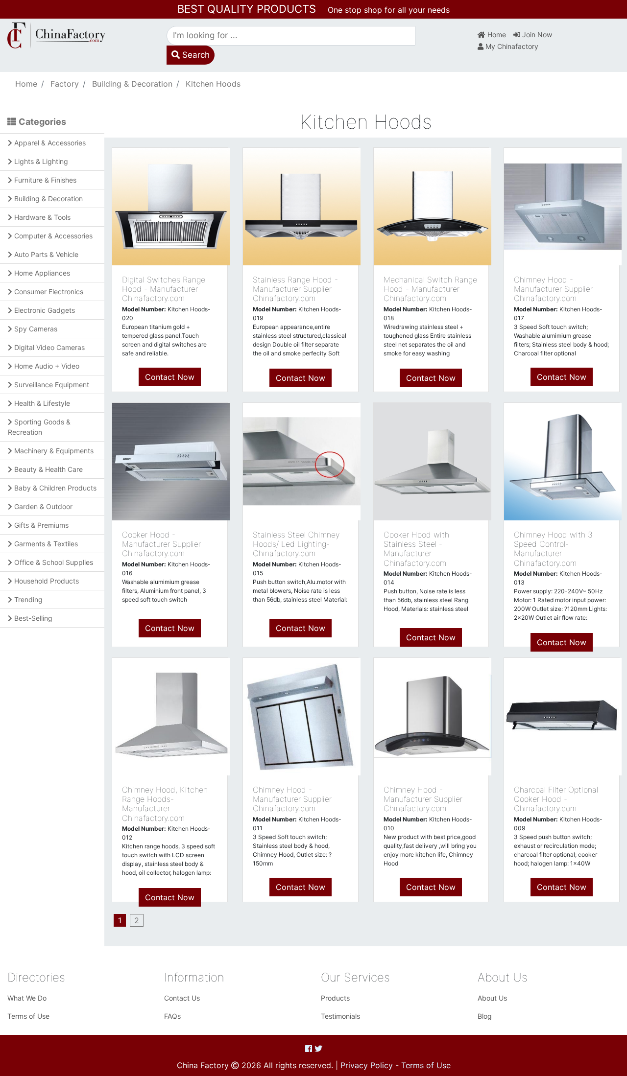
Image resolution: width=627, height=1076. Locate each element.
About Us (492, 998)
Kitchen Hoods (213, 84)
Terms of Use (28, 1016)
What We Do (27, 998)
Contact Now (169, 377)
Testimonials (340, 1016)
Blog (485, 1016)
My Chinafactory (510, 46)
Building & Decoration (132, 84)
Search (195, 55)
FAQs (172, 1016)
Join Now (536, 34)
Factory (64, 84)
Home (495, 34)
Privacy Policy (366, 1065)
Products (335, 998)
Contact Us (182, 998)
